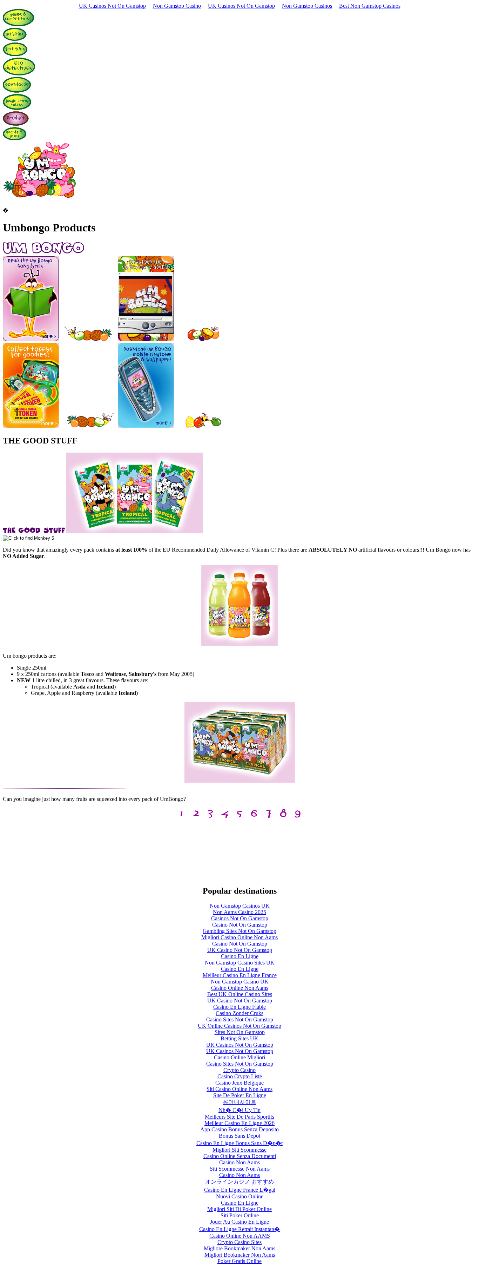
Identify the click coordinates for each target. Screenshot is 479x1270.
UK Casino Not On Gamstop (239, 950)
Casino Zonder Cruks (239, 1013)
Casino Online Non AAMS (239, 1236)
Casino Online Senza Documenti (239, 1156)
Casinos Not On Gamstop (239, 918)
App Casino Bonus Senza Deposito (239, 1129)
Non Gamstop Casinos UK (240, 906)
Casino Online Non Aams (239, 988)
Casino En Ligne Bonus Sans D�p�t (239, 1143)
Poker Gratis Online (239, 1261)
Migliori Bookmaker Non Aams (239, 1255)
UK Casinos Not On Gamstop (112, 6)
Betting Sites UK (239, 1038)
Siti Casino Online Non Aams (239, 1089)
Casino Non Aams (239, 1162)
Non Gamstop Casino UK (240, 982)
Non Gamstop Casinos (307, 6)
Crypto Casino (239, 1070)
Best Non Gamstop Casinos (369, 6)
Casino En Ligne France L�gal (239, 1190)
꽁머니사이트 (239, 1102)
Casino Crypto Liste (239, 1076)
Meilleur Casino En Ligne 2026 (239, 1123)
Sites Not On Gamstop (240, 1032)
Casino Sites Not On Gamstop (239, 1019)
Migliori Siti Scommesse (239, 1150)
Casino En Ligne (239, 956)
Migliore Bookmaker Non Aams (239, 1248)
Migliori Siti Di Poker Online (239, 1209)
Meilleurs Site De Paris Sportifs (239, 1117)
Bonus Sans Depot (239, 1136)
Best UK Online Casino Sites (239, 994)
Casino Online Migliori (239, 1057)
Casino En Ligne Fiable (239, 1007)
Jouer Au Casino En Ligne (239, 1222)
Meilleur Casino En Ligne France (240, 975)
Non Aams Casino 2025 (239, 912)
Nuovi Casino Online (239, 1196)
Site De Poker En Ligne (239, 1095)
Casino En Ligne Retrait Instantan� (239, 1229)
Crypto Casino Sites (239, 1242)
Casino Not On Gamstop (239, 925)
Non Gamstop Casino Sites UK (240, 963)
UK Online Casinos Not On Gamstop (239, 1026)
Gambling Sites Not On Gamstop (239, 931)
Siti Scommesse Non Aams (240, 1169)
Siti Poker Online (240, 1215)
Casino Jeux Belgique (239, 1083)
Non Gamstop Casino (177, 6)
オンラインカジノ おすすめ (239, 1182)
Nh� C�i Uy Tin (239, 1110)
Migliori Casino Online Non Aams (239, 937)
